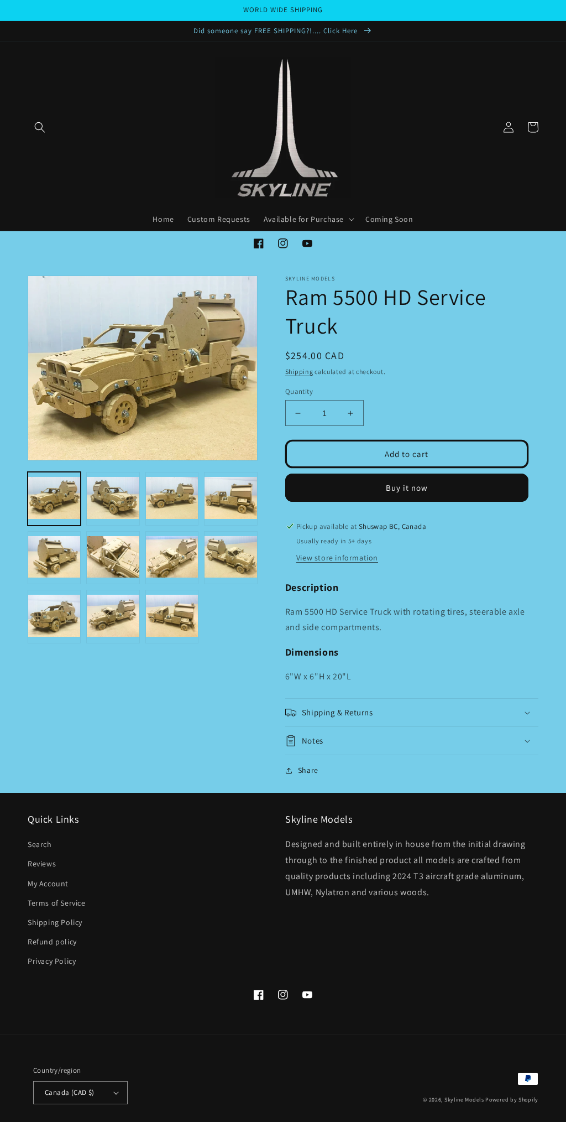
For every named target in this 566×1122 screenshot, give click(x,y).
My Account (48, 884)
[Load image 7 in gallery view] (171, 557)
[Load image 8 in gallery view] (230, 557)
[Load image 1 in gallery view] (54, 498)
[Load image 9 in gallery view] (54, 616)
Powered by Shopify (511, 1099)
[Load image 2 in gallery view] (112, 498)
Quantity (299, 391)
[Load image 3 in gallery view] (171, 498)
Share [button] (308, 770)
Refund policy (52, 942)
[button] (40, 127)
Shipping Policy (55, 922)
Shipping (299, 371)
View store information (337, 558)
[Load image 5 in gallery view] (54, 557)
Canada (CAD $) (70, 1092)
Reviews (42, 864)
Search (40, 844)
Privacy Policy (52, 961)
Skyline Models (464, 1099)
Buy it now (407, 487)
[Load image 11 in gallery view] (171, 616)
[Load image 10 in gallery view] (112, 616)
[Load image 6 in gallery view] (112, 557)
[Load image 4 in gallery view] (230, 498)
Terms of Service (57, 903)
